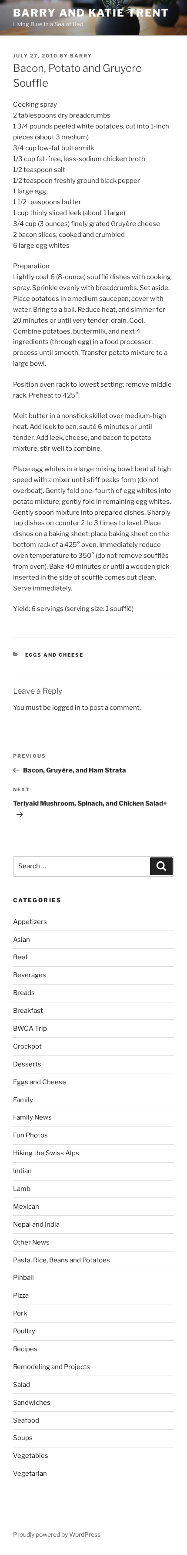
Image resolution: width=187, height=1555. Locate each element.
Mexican (26, 1207)
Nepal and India (36, 1224)
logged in (66, 708)
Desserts (27, 1064)
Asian (21, 940)
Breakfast (28, 1011)
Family (23, 1100)
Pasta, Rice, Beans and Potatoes (61, 1260)
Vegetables (30, 1456)
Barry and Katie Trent (91, 13)
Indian (22, 1171)
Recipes (25, 1349)
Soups (23, 1438)
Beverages (29, 975)
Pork (20, 1313)
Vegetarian (30, 1473)
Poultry (24, 1331)
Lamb (21, 1189)
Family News (32, 1117)
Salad (21, 1385)
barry (81, 56)
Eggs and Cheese (54, 655)
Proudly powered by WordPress (56, 1534)
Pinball (23, 1278)
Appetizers (30, 922)
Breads (24, 993)
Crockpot (27, 1046)
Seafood (26, 1420)
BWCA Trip (30, 1028)
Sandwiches (31, 1403)
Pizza (21, 1295)
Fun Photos (30, 1135)
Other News (31, 1242)
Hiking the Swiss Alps (46, 1153)
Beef (20, 957)
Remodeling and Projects (51, 1367)
